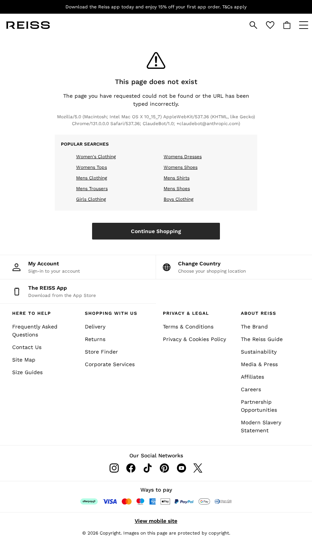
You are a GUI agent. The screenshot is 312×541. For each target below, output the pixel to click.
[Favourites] (270, 25)
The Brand (254, 327)
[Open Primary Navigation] (303, 25)
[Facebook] (131, 468)
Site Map (23, 360)
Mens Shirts (176, 178)
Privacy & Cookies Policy (194, 339)
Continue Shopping (156, 231)
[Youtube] (181, 468)
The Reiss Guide (262, 339)
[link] (253, 25)
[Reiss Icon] (28, 25)
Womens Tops (91, 167)
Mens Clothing (91, 178)
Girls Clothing (91, 199)
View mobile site (156, 521)
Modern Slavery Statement (261, 426)
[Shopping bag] (287, 25)
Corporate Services (110, 364)
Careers (251, 389)
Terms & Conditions (188, 327)
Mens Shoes (177, 188)
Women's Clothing (96, 156)
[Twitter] (197, 468)
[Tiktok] (147, 468)
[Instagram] (114, 468)
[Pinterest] (164, 468)
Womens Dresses (183, 156)
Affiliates (252, 377)
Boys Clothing (178, 199)
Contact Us (26, 347)
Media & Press (259, 364)
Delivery (95, 327)
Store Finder (101, 352)
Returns (95, 339)
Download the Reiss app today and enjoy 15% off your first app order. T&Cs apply (156, 7)
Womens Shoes (180, 167)
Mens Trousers (92, 188)
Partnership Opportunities (259, 406)
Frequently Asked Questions (34, 331)
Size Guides (27, 372)
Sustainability (259, 352)
